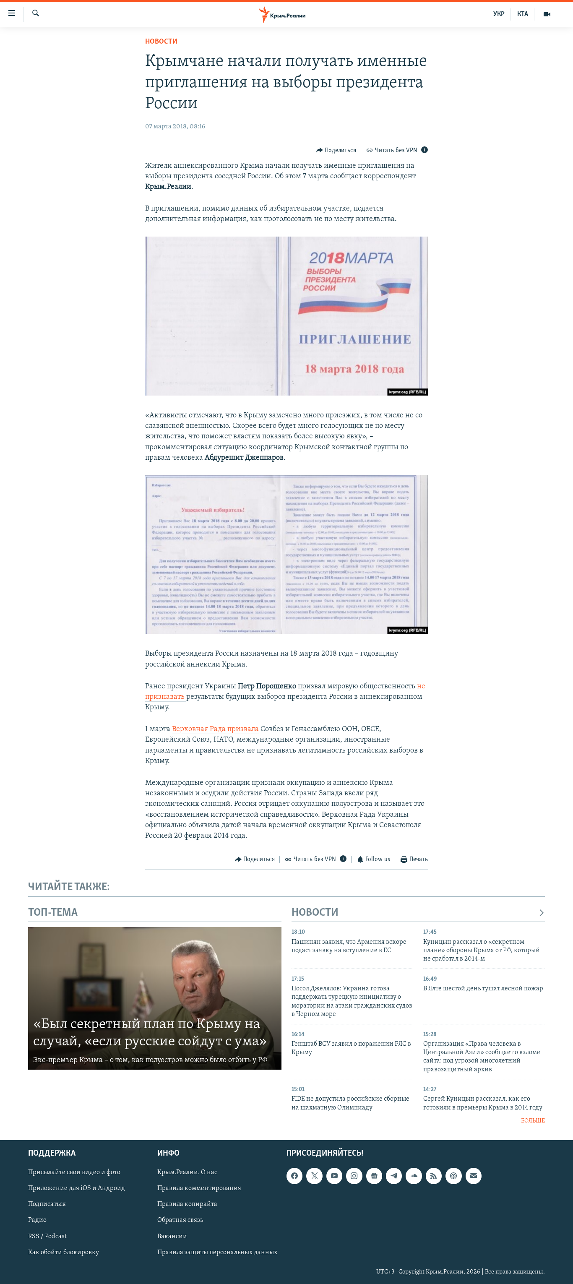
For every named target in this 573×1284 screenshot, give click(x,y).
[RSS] (434, 1176)
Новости (161, 42)
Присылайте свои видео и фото (74, 1172)
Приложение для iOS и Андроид (76, 1188)
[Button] (336, 150)
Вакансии (172, 1236)
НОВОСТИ (315, 913)
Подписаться (47, 1204)
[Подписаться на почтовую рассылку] (474, 1176)
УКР (499, 14)
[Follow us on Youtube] (334, 1176)
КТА (522, 14)
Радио (37, 1220)
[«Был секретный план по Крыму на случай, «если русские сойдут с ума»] (154, 998)
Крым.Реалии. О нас (187, 1172)
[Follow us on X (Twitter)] (314, 1176)
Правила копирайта (187, 1204)
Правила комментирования (199, 1188)
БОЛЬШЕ (533, 1121)
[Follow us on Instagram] (354, 1176)
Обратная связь (180, 1220)
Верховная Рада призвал (213, 729)
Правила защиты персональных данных (217, 1252)
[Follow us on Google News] (374, 1176)
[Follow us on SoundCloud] (414, 1176)
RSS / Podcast (47, 1236)
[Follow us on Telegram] (394, 1176)
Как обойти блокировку (63, 1252)
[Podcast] (453, 1176)
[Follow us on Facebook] (294, 1176)
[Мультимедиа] (547, 14)
